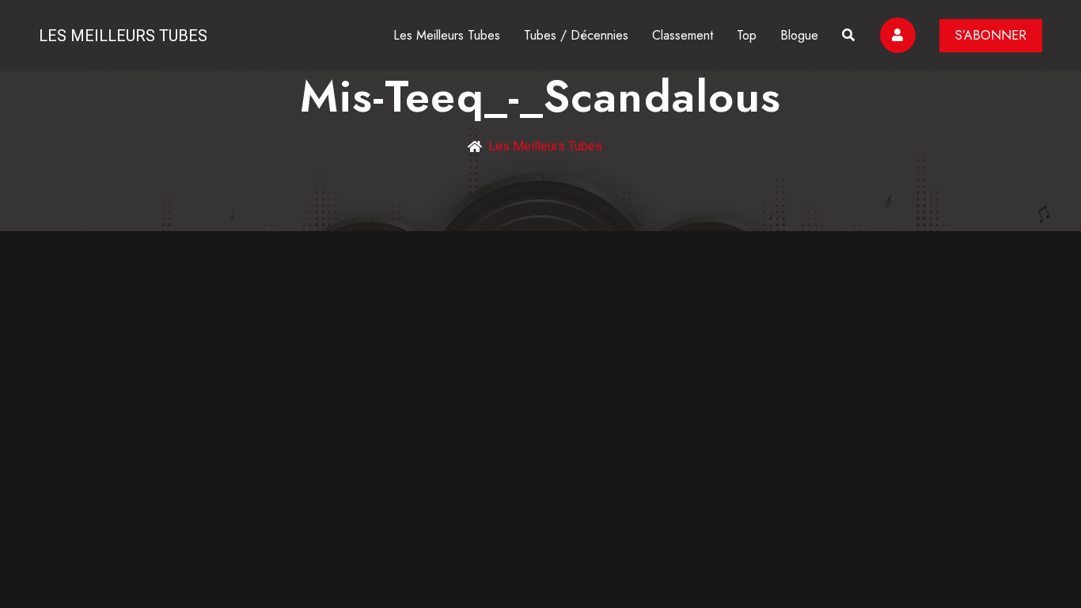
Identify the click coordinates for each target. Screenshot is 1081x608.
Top (747, 35)
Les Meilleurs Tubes (123, 35)
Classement (682, 35)
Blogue (799, 35)
